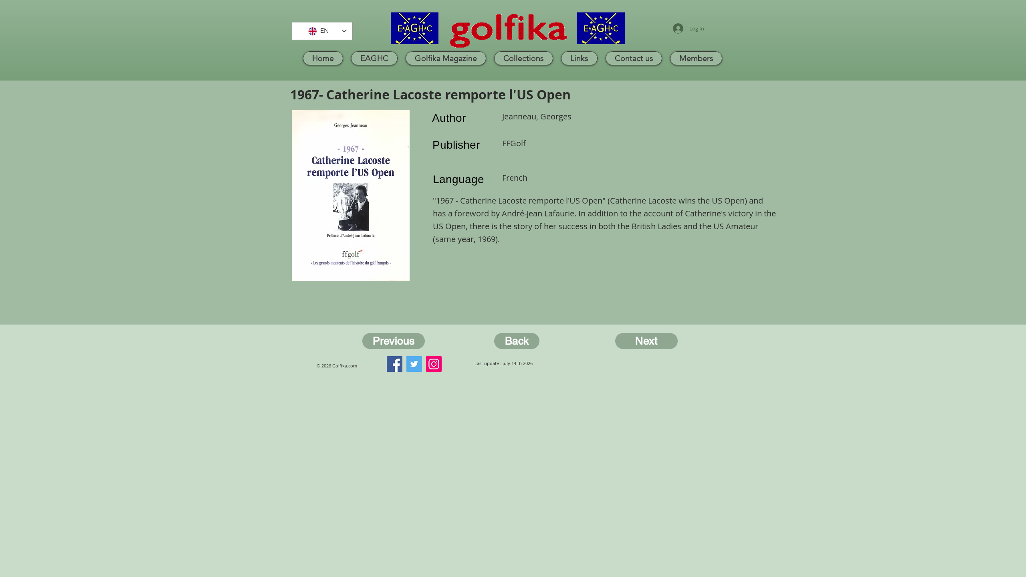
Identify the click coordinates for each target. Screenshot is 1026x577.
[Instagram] (434, 364)
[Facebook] (394, 364)
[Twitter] (414, 364)
